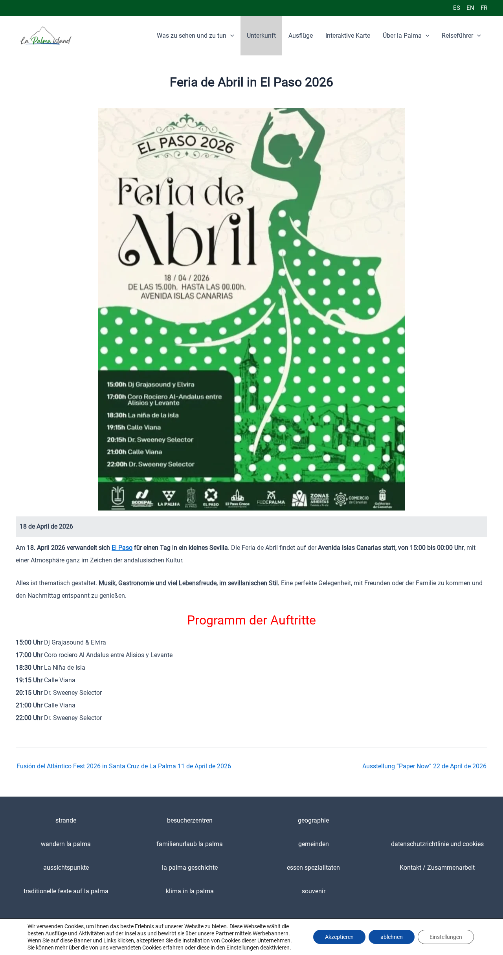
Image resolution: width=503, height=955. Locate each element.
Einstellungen (242, 947)
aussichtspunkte (66, 867)
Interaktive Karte (347, 35)
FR (484, 7)
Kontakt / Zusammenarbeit (437, 867)
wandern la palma (66, 844)
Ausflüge (300, 35)
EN (470, 7)
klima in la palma (190, 891)
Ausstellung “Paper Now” (424, 766)
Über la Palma (402, 35)
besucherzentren (190, 820)
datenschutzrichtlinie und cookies (437, 844)
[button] (230, 35)
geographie (313, 820)
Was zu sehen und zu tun (191, 35)
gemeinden (313, 844)
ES (456, 7)
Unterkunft (261, 35)
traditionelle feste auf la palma (66, 891)
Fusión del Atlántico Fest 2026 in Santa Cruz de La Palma (124, 766)
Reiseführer (457, 35)
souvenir (313, 891)
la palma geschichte (190, 867)
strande (65, 820)
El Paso (122, 547)
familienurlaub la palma (189, 844)
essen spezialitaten (313, 867)
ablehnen (391, 937)
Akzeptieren (339, 937)
